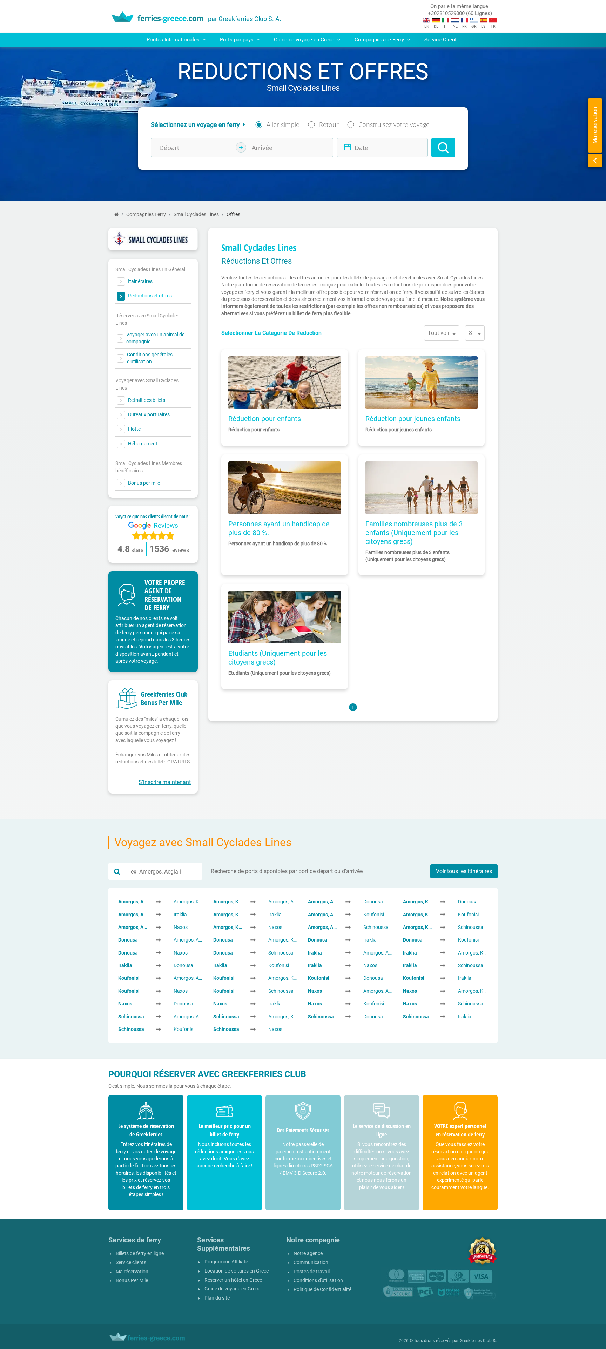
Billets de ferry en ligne (140, 1253)
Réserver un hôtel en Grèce (233, 1280)
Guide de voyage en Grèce (232, 1289)
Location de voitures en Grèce (236, 1271)
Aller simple (283, 124)
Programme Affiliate (226, 1262)
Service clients (131, 1263)
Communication (311, 1263)
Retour (329, 124)
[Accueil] (116, 214)
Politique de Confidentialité (322, 1290)
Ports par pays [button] (237, 39)
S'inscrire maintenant (165, 782)
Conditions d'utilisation (318, 1280)
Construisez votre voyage (394, 124)
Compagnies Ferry (146, 214)
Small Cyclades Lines (196, 214)
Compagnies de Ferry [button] (380, 39)
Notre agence (308, 1253)
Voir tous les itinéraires (464, 871)
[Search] (443, 147)
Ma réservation (132, 1272)
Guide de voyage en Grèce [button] (305, 39)
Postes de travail (312, 1272)
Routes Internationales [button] (174, 39)
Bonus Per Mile (132, 1280)
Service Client (440, 39)
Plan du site (217, 1298)
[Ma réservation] (595, 160)
